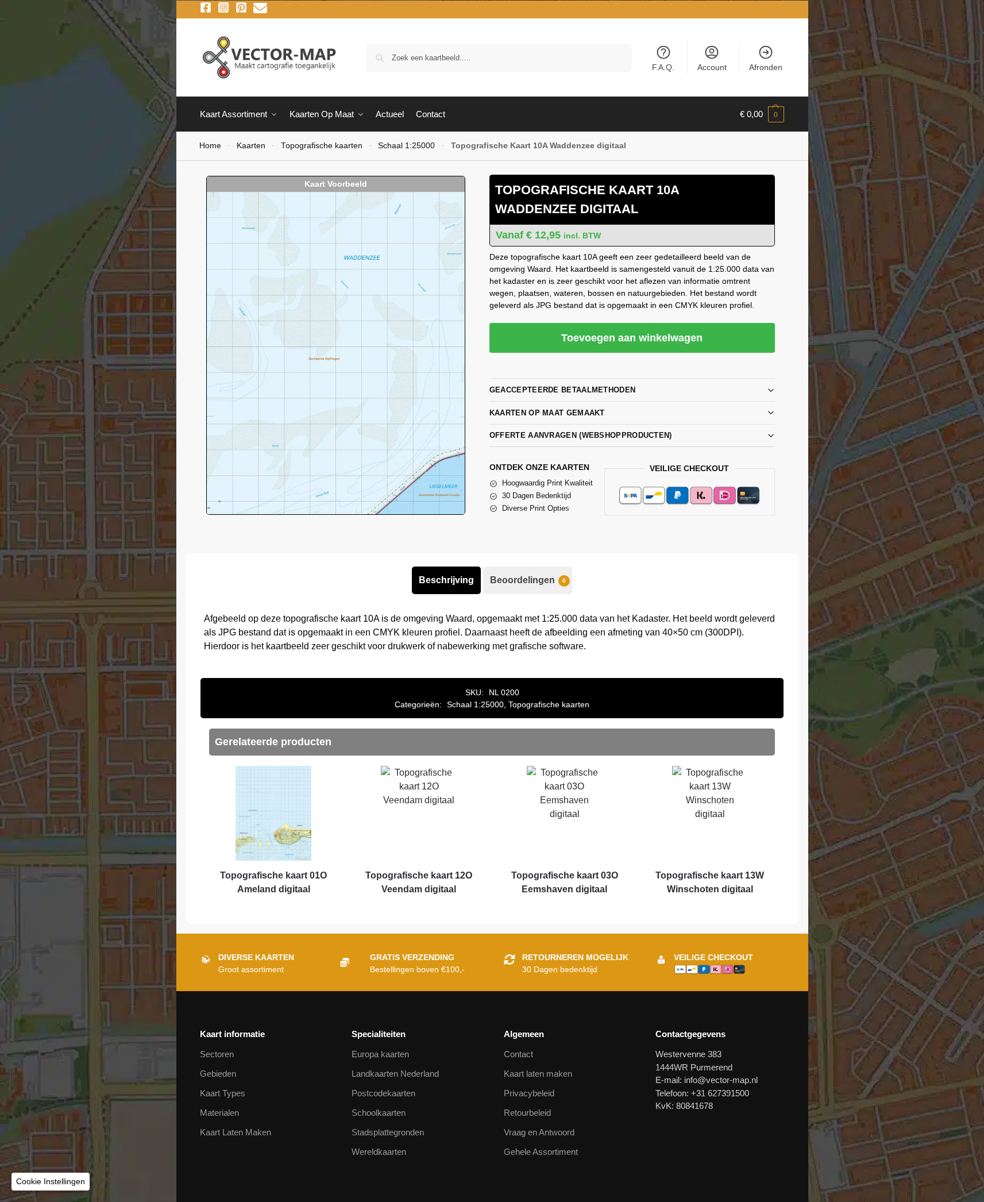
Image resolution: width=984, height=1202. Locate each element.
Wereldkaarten (379, 1152)
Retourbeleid (527, 1113)
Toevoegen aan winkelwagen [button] (273, 910)
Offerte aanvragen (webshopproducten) (580, 435)
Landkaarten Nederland (395, 1073)
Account (712, 67)
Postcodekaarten (383, 1093)
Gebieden (218, 1073)
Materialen (219, 1113)
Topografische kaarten (321, 145)
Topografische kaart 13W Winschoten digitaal (709, 882)
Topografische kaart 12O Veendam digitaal (418, 882)
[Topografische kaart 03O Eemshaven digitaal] (564, 813)
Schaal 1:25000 (406, 145)
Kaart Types (222, 1093)
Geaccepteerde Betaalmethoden (562, 390)
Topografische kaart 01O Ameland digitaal (273, 882)
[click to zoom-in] (335, 353)
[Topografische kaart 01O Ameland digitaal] (273, 813)
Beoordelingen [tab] (528, 580)
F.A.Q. (663, 67)
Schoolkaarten (379, 1113)
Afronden (765, 67)
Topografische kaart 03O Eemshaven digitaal (564, 882)
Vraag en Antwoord (539, 1132)
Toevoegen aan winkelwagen (632, 338)
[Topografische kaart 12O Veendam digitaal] (419, 813)
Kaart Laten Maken (235, 1132)
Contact (518, 1054)
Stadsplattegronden (388, 1132)
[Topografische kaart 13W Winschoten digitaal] (710, 813)
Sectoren (217, 1054)
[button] (762, 114)
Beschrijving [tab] (446, 580)
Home (210, 145)
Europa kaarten (380, 1054)
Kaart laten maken (538, 1073)
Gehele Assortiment (541, 1152)
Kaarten (251, 145)
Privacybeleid (529, 1093)
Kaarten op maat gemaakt (547, 413)
